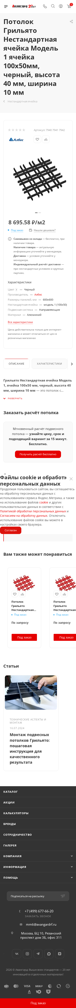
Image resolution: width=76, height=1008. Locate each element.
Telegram (38, 953)
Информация (14, 867)
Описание (16, 363)
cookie (43, 502)
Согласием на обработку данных (23, 516)
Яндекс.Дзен (59, 953)
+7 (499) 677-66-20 (39, 911)
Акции (9, 802)
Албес (38, 294)
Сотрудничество (17, 835)
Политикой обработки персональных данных (33, 511)
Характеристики (49, 363)
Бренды (9, 824)
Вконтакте (16, 953)
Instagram (27, 953)
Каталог (10, 792)
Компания (12, 856)
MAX (48, 953)
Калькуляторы (16, 813)
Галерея (10, 845)
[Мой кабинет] (61, 6)
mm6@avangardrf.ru (41, 924)
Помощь (10, 877)
